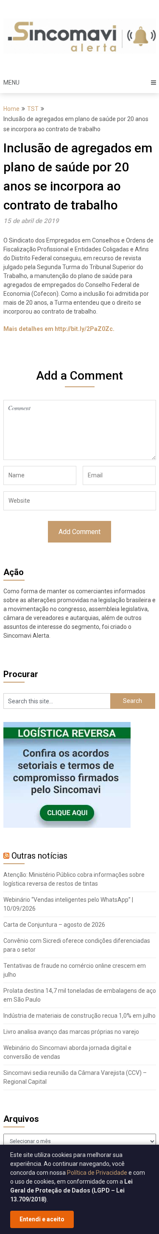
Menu (11, 82)
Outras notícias (39, 856)
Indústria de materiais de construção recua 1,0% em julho (79, 1015)
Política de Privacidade (97, 1172)
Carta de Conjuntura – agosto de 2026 (54, 924)
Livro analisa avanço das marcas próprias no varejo (71, 1031)
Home (11, 108)
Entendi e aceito (42, 1219)
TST (33, 108)
